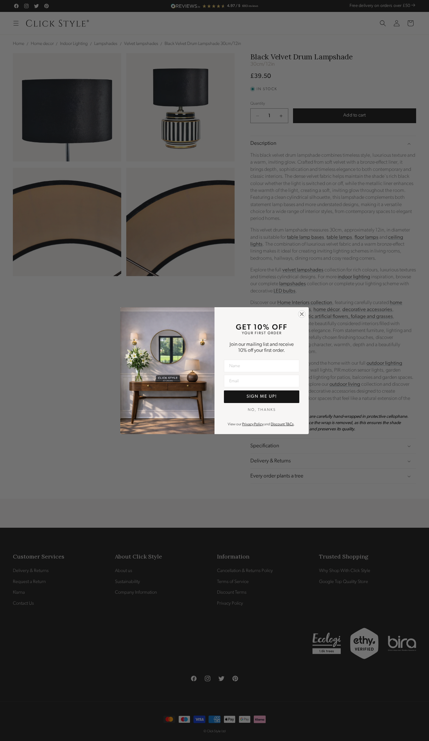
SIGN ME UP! (262, 396)
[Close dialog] (302, 314)
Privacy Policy (252, 424)
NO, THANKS (262, 409)
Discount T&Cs (282, 424)
